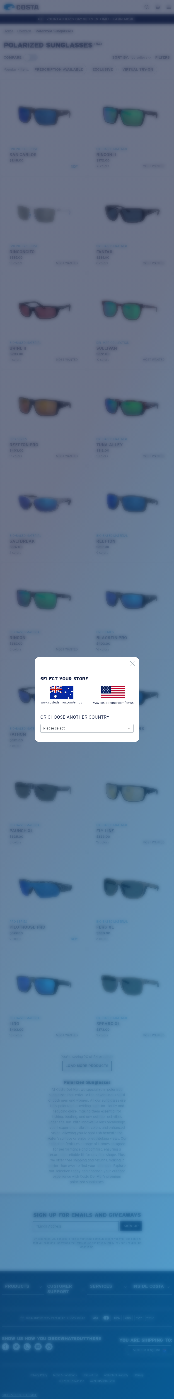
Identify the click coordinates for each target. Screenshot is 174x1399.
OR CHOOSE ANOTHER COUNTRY (74, 717)
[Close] (132, 663)
